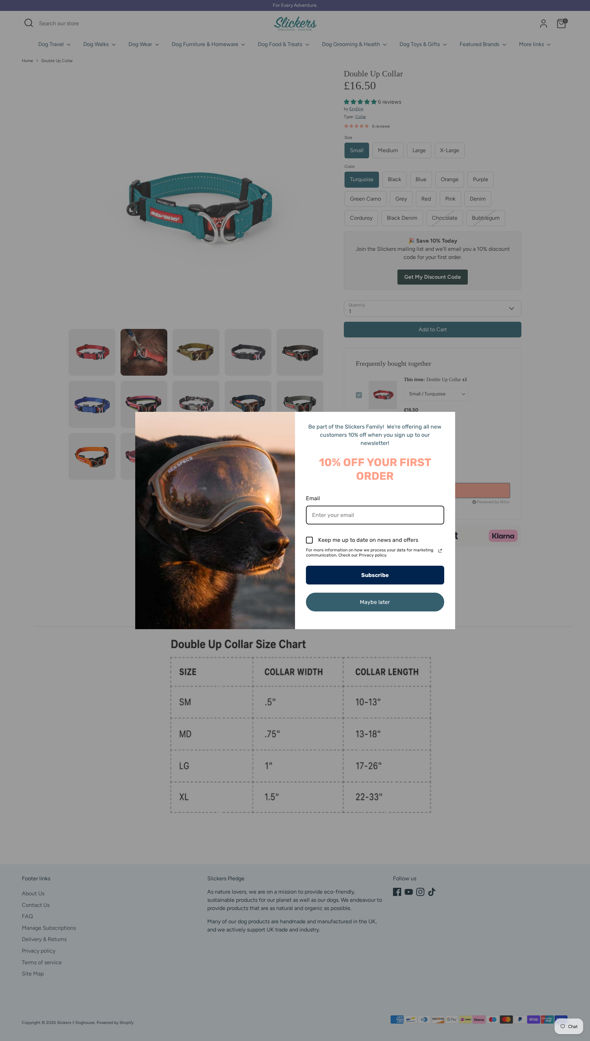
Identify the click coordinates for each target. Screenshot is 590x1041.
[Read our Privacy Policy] (440, 551)
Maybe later (375, 602)
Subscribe (375, 575)
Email (313, 498)
